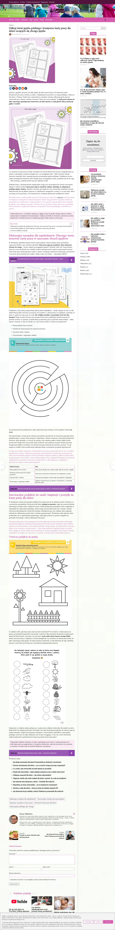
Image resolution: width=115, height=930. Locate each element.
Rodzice (36, 19)
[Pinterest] (16, 88)
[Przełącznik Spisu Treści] (70, 224)
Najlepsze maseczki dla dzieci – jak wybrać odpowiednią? (32, 775)
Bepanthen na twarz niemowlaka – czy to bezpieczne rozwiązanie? (35, 785)
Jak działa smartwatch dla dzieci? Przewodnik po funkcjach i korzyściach (37, 762)
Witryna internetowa (14, 873)
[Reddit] (22, 88)
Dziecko (11, 19)
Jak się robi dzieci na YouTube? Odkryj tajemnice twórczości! (19, 911)
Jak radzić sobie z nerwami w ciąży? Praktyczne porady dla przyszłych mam (98, 207)
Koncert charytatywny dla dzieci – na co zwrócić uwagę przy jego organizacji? (39, 765)
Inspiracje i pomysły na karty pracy (21, 803)
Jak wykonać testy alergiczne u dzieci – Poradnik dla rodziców (33, 781)
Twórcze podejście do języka (19, 230)
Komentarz (12, 854)
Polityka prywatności (33, 2)
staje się (60, 197)
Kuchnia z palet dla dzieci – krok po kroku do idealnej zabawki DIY (35, 788)
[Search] (105, 20)
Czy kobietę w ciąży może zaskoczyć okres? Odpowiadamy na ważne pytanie (92, 60)
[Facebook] (10, 88)
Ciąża (30, 19)
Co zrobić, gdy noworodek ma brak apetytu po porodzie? (32, 768)
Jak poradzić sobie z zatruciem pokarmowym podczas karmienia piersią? (98, 238)
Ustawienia (88, 922)
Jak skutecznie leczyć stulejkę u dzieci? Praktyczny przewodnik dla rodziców (38, 791)
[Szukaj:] (90, 28)
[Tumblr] (25, 88)
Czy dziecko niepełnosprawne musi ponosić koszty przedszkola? (42, 909)
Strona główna (14, 2)
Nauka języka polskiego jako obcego (22, 807)
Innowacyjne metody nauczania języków (51, 799)
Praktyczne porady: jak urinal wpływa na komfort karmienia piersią (98, 193)
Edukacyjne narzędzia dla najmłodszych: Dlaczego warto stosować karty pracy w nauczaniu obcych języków (41, 226)
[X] (13, 88)
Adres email (46, 867)
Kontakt (52, 2)
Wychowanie (49, 19)
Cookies (22, 2)
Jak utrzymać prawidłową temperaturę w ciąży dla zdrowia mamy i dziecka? (92, 123)
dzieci (41, 214)
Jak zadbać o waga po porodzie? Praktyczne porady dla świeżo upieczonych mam (98, 222)
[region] (57, 921)
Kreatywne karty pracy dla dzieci (45, 803)
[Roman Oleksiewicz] (13, 819)
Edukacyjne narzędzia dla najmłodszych (23, 799)
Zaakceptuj (108, 922)
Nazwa (11, 867)
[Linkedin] (19, 88)
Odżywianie (24, 19)
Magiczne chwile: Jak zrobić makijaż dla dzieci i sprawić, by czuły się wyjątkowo (39, 778)
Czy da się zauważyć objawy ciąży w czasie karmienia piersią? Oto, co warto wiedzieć (93, 91)
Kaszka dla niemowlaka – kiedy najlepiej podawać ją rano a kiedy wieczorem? (39, 772)
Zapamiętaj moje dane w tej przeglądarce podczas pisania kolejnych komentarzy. (33, 879)
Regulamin (44, 2)
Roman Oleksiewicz (17, 34)
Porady (42, 19)
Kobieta (17, 19)
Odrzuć (98, 922)
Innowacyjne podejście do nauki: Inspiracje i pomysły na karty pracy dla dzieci (33, 228)
